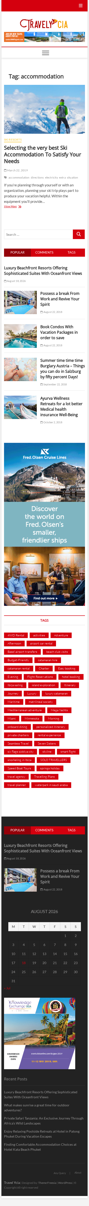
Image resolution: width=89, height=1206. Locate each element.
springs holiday (50, 768)
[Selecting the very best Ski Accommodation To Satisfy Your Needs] (44, 109)
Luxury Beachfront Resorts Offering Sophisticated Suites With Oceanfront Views (43, 270)
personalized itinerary (50, 727)
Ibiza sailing (15, 685)
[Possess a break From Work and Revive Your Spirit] (20, 293)
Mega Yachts (59, 710)
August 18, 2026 (16, 280)
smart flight (68, 751)
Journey (13, 693)
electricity (51, 177)
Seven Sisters (47, 743)
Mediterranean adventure (25, 710)
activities (39, 635)
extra (62, 177)
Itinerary (69, 685)
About (78, 1172)
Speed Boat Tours (19, 768)
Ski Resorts (13, 139)
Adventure (61, 635)
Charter (44, 668)
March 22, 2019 (17, 170)
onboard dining (17, 727)
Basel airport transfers (22, 652)
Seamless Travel (18, 743)
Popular (17, 252)
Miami (12, 718)
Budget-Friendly (18, 660)
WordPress (65, 1183)
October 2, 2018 (52, 422)
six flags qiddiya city (20, 751)
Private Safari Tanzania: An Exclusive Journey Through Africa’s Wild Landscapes (44, 1120)
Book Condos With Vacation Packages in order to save (59, 332)
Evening (13, 677)
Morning (53, 718)
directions (37, 177)
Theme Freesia (47, 1183)
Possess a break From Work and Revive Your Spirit (60, 299)
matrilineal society (41, 702)
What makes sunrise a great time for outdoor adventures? (37, 1107)
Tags (71, 252)
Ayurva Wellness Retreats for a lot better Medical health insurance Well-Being (61, 406)
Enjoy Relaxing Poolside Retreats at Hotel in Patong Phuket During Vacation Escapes (42, 1133)
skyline (47, 751)
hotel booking (71, 677)
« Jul (7, 988)
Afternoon (14, 643)
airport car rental (41, 643)
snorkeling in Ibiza (19, 760)
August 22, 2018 (52, 311)
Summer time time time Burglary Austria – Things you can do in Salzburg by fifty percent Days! (62, 368)
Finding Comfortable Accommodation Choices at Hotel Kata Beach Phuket (40, 1146)
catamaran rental (19, 668)
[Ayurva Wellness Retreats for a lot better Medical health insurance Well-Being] (20, 398)
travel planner (17, 785)
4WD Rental (16, 635)
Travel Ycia (12, 1182)
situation (72, 177)
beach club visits (57, 652)
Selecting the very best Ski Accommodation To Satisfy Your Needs (42, 154)
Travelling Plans (44, 776)
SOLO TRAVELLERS (53, 760)
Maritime (14, 702)
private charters (18, 735)
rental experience (49, 735)
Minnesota (32, 718)
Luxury (31, 693)
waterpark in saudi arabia (51, 785)
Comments (44, 252)
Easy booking (66, 668)
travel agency (16, 776)
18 (24, 963)
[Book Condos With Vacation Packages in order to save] (20, 327)
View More (19, 206)
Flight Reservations (40, 677)
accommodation (19, 177)
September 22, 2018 (55, 384)
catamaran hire (47, 660)
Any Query (60, 1173)
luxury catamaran (56, 693)
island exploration (43, 685)
